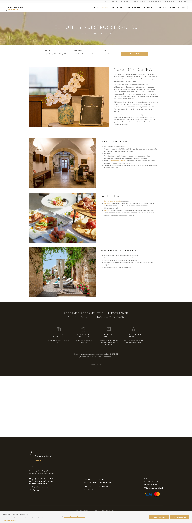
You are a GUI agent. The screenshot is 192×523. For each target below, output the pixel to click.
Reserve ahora (96, 364)
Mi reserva (149, 479)
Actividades (104, 486)
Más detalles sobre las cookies (74, 517)
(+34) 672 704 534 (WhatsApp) (137, 1)
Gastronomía (105, 483)
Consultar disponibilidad (154, 488)
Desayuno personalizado (112, 201)
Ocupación (78, 50)
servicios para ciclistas (117, 161)
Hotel (101, 479)
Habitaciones (90, 483)
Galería (87, 486)
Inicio (87, 479)
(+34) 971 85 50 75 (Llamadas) (115, 1)
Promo (106, 50)
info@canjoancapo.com (158, 1)
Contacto (89, 490)
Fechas (47, 50)
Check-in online (151, 484)
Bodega (106, 210)
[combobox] (58, 54)
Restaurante (108, 203)
